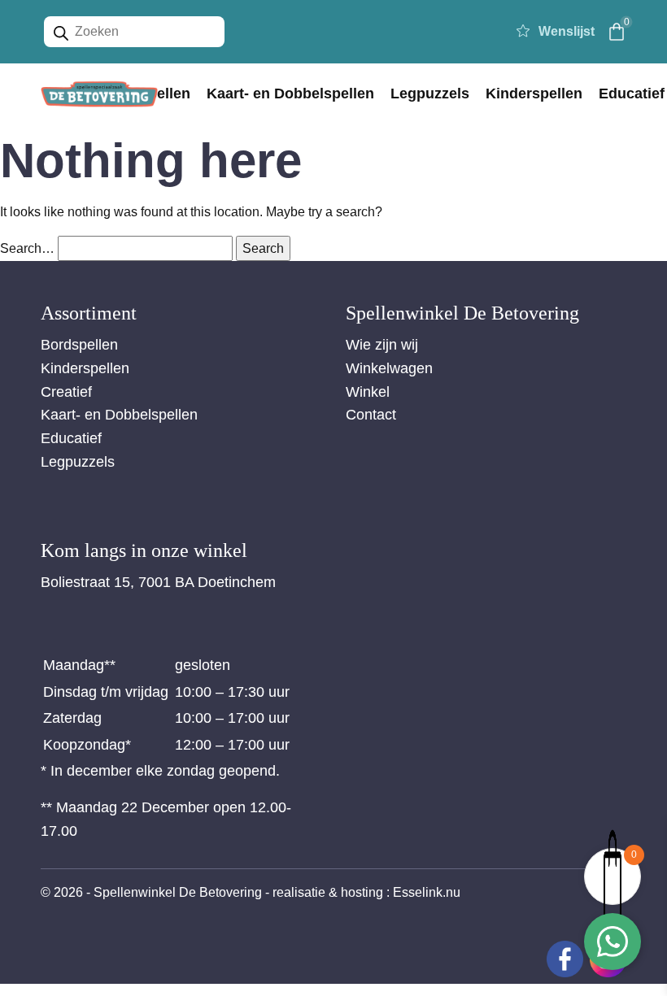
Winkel (368, 392)
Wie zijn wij (382, 345)
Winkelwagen (389, 368)
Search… (27, 248)
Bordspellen (79, 345)
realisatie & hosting (327, 892)
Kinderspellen (534, 93)
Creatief (66, 392)
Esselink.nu (426, 892)
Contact (371, 415)
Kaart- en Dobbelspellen (290, 93)
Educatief (71, 438)
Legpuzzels (429, 93)
